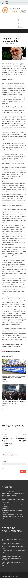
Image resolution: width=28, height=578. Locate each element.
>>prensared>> (13, 574)
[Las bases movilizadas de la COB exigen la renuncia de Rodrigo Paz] (14, 392)
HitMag (16, 576)
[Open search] (24, 31)
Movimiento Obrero (6, 36)
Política (13, 36)
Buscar (4, 469)
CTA (7, 351)
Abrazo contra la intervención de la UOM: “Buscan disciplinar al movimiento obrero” (13, 377)
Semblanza (18, 36)
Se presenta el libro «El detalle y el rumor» (12, 539)
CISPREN (7, 487)
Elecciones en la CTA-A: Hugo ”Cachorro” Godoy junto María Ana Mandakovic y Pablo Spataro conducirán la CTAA (13, 493)
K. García (12, 43)
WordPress (9, 576)
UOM (10, 351)
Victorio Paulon (16, 351)
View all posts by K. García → (10, 455)
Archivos (4, 461)
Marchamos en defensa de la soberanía (12, 510)
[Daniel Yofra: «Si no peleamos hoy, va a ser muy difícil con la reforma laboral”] (14, 416)
